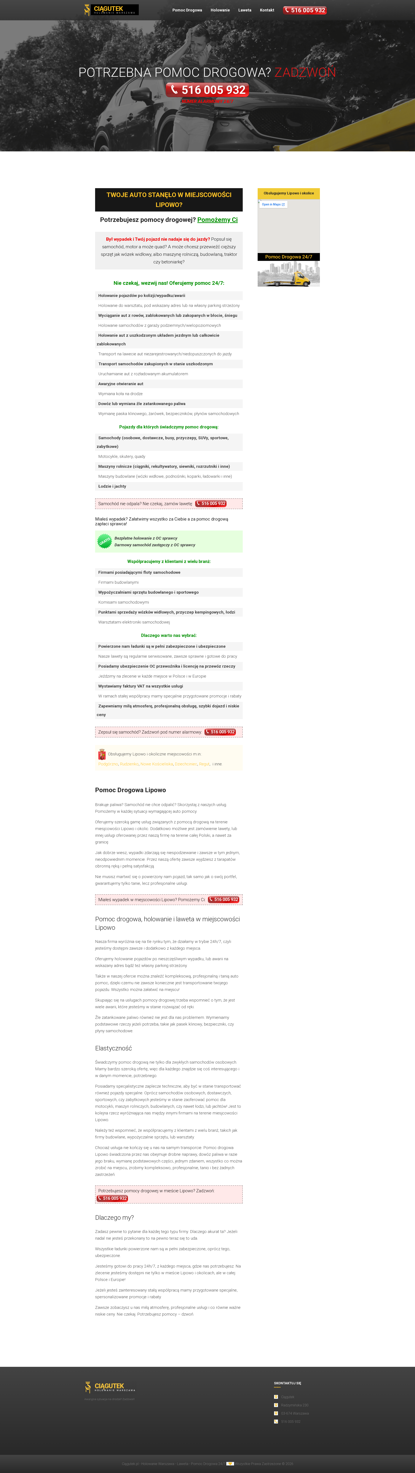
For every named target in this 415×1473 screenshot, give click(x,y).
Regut (204, 763)
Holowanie (220, 10)
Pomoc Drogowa (187, 10)
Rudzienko (129, 763)
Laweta (244, 10)
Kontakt (267, 10)
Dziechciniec (186, 763)
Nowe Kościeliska (156, 763)
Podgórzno (108, 763)
